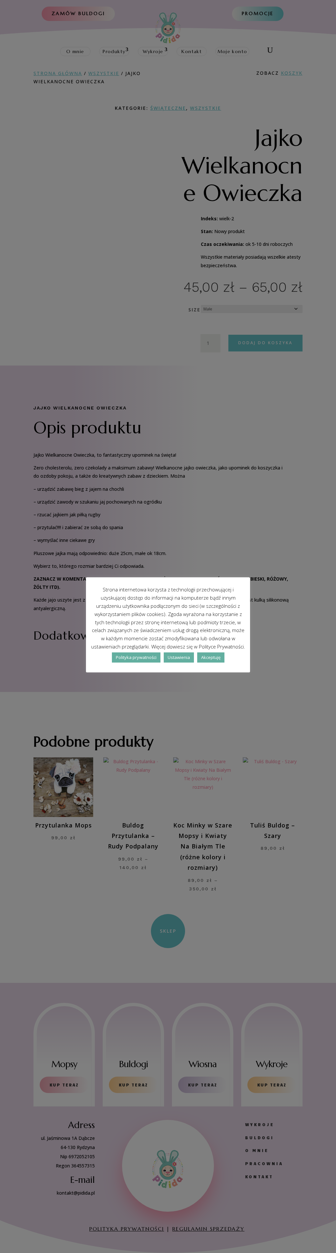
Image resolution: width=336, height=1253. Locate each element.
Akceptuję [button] (210, 657)
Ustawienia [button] (179, 657)
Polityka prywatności (136, 657)
